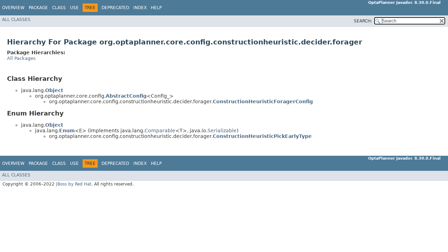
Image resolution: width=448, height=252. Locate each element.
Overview (13, 7)
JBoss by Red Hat (73, 184)
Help (156, 7)
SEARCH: (363, 21)
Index (140, 7)
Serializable (222, 130)
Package (38, 7)
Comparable (160, 130)
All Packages (21, 58)
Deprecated (115, 7)
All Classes (16, 19)
